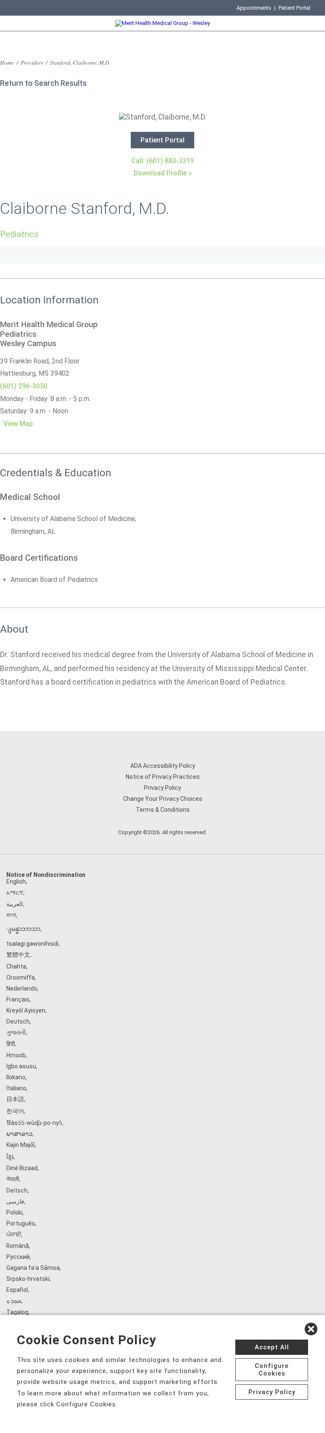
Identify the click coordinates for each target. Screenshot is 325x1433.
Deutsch (18, 1021)
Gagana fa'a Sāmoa (33, 1267)
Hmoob (16, 1055)
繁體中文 (18, 954)
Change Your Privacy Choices (162, 798)
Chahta (16, 966)
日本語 (15, 1099)
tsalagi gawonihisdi (32, 943)
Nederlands (21, 988)
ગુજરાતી (16, 1032)
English (16, 881)
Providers (32, 62)
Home (7, 62)
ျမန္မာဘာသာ (23, 928)
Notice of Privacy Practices (163, 776)
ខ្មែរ (10, 1156)
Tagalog (17, 1312)
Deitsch (17, 1190)
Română (17, 1245)
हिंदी (10, 1043)
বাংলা (11, 915)
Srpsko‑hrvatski (28, 1278)
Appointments (254, 8)
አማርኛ (14, 892)
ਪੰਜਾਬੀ (13, 1234)
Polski (14, 1212)
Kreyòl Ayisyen (25, 1010)
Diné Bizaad (22, 1168)
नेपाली (12, 1179)
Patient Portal (294, 8)
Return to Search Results (43, 83)
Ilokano (15, 1077)
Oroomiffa (20, 977)
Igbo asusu (21, 1066)
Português (20, 1223)
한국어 (15, 1111)
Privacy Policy (162, 787)
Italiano (16, 1088)
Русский (18, 1256)
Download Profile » (163, 173)
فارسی (15, 1201)
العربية (14, 904)
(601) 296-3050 (23, 386)
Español (17, 1289)
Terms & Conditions (163, 809)
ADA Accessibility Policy (162, 765)
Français (18, 999)
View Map (18, 424)
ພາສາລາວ (19, 1133)
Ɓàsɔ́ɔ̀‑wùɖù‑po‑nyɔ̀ (34, 1122)
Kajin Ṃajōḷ (20, 1144)
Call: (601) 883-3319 (162, 161)
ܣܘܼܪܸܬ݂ (13, 1300)
